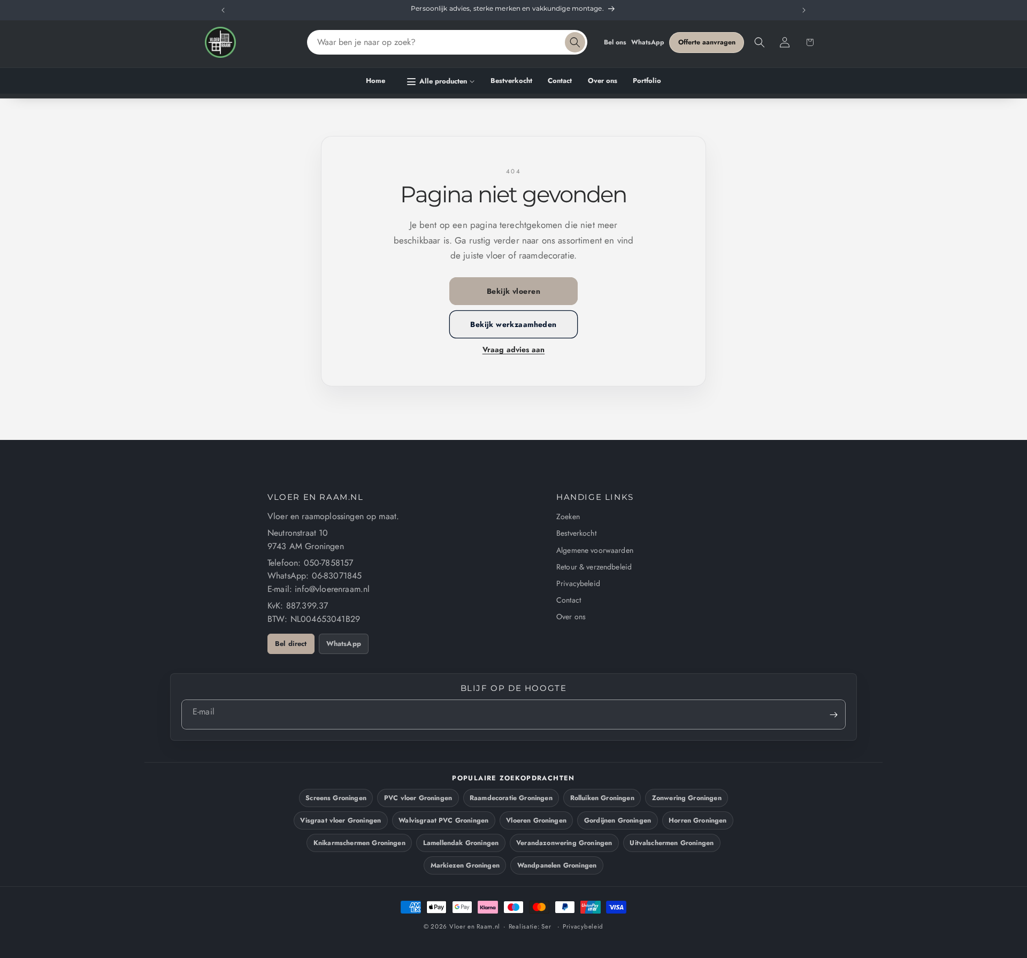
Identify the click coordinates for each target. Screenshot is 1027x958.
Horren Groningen (698, 820)
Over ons (571, 616)
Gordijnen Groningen (617, 820)
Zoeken (568, 516)
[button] (441, 82)
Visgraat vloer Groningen (340, 820)
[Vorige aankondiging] (223, 10)
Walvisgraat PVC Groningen (443, 820)
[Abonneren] (833, 714)
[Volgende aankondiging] (804, 10)
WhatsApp (647, 42)
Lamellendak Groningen (461, 843)
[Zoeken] (575, 42)
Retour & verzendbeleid (594, 566)
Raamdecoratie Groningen (511, 798)
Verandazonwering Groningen (564, 843)
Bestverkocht (576, 533)
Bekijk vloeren (513, 291)
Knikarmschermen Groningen (359, 843)
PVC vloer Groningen (418, 798)
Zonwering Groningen (687, 798)
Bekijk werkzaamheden (513, 324)
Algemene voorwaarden (594, 550)
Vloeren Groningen (536, 820)
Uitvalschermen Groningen (672, 843)
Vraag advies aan (513, 349)
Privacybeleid (578, 583)
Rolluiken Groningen (602, 798)
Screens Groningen (335, 798)
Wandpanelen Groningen (556, 865)
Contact (568, 600)
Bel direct (291, 643)
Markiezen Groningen (465, 865)
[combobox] (447, 42)
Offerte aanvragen (706, 42)
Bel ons (615, 42)
